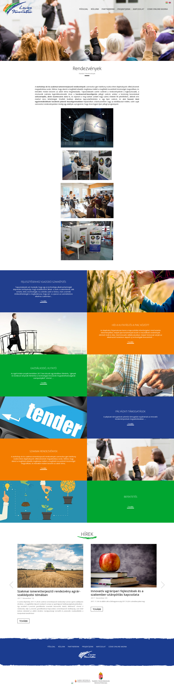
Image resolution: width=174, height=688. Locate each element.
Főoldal (83, 9)
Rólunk (95, 9)
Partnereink (108, 9)
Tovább (43, 301)
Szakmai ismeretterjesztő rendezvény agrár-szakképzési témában (48, 593)
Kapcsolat (138, 9)
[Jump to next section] (87, 52)
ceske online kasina (157, 9)
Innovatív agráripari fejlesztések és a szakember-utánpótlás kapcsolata (117, 593)
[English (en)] (170, 2)
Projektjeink (123, 9)
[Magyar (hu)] (167, 2)
